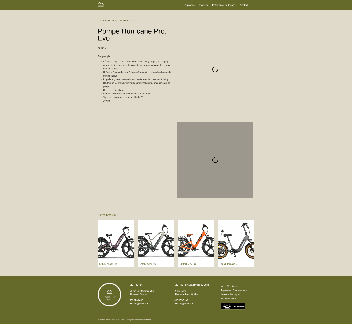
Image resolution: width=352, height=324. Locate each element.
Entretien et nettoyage (223, 5)
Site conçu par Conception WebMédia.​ (137, 320)
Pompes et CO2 (125, 20)
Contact (244, 5)
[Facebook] (253, 5)
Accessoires (108, 20)
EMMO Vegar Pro (108, 264)
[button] (180, 69)
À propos (190, 5)
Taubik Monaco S (228, 264)
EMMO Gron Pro (148, 264)
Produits (203, 5)
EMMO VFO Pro (188, 264)
